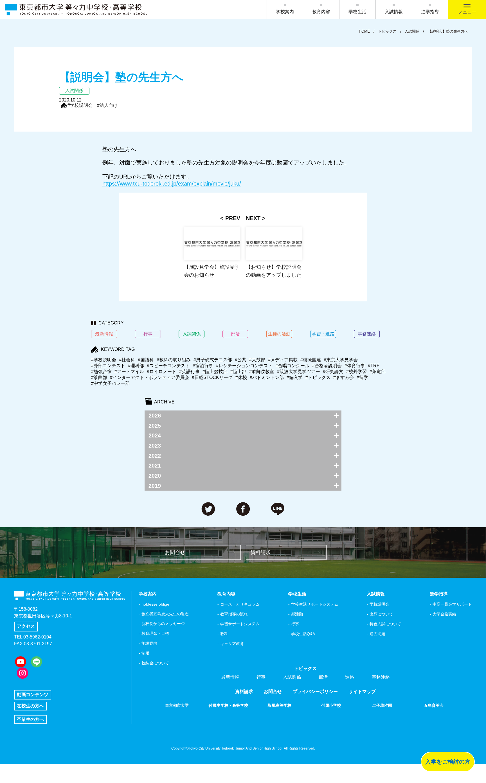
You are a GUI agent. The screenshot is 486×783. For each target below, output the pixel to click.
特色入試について (385, 624)
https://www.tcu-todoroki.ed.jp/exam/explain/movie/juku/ (171, 183)
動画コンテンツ (32, 694)
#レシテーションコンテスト (244, 365)
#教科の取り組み (174, 359)
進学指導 (430, 11)
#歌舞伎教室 (261, 371)
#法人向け (107, 105)
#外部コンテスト (108, 365)
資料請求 (261, 552)
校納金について (155, 663)
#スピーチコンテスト (168, 365)
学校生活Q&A (303, 633)
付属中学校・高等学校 (228, 705)
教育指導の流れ (234, 614)
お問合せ (175, 552)
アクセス (26, 626)
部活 (323, 677)
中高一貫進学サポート (452, 604)
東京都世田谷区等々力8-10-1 (43, 615)
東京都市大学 (177, 705)
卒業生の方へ (30, 719)
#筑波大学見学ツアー (298, 371)
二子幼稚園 (382, 705)
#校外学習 (356, 371)
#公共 (240, 359)
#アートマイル (129, 371)
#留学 (362, 377)
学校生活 (357, 11)
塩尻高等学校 (279, 705)
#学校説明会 (80, 105)
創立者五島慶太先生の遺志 (165, 613)
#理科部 (136, 365)
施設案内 (149, 643)
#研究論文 (333, 371)
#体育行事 (355, 365)
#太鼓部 (257, 359)
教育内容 (321, 11)
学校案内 (285, 11)
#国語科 (146, 359)
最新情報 (230, 677)
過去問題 (377, 633)
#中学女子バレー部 (110, 383)
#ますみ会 (343, 377)
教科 (224, 633)
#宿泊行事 (203, 365)
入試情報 (394, 11)
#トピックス (317, 377)
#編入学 (295, 377)
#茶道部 (378, 371)
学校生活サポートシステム (314, 604)
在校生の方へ (30, 705)
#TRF (373, 365)
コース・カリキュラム (240, 604)
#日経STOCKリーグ (212, 377)
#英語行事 (189, 371)
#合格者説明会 (327, 365)
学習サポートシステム (240, 624)
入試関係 (292, 677)
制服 (145, 653)
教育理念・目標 (155, 633)
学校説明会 (379, 604)
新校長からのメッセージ (163, 623)
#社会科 (127, 359)
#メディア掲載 (283, 359)
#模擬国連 (310, 359)
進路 (349, 677)
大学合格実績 (444, 614)
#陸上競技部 (215, 371)
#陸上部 (238, 371)
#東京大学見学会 (341, 359)
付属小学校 (331, 705)
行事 (295, 624)
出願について (381, 614)
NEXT (253, 218)
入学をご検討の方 (447, 762)
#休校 (241, 377)
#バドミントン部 (267, 377)
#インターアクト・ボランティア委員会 (149, 377)
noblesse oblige (155, 604)
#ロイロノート (161, 371)
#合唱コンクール (292, 365)
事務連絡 (381, 677)
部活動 (297, 614)
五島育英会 (434, 705)
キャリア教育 (232, 643)
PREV (232, 218)
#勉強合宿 (101, 371)
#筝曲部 (99, 377)
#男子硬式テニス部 (213, 359)
